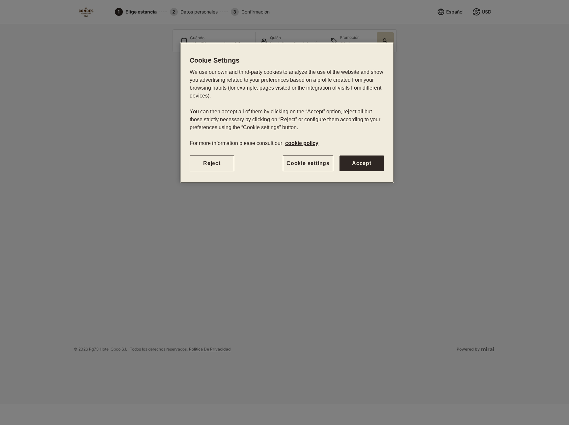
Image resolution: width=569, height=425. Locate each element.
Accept (361, 163)
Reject (212, 163)
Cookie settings (308, 163)
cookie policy (301, 143)
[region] (287, 112)
